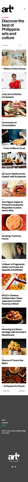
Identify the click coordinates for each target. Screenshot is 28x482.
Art (5, 261)
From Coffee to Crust (14, 148)
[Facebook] (15, 467)
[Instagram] (12, 467)
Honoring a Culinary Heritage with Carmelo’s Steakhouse (14, 332)
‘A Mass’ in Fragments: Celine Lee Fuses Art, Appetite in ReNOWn (13, 267)
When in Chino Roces (15, 68)
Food (3, 68)
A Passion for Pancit (14, 386)
